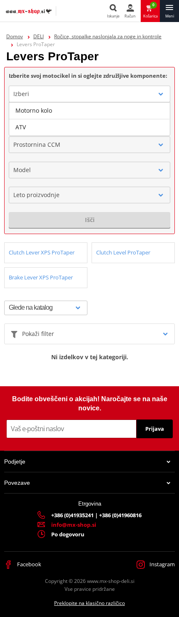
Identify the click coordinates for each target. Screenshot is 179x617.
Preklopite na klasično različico (89, 603)
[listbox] (89, 119)
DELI (38, 36)
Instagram (161, 564)
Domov (14, 36)
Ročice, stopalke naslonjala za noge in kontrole (108, 36)
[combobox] (89, 94)
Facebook (28, 564)
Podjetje (14, 461)
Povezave (17, 482)
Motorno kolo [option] (33, 110)
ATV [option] (20, 127)
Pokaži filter (38, 334)
